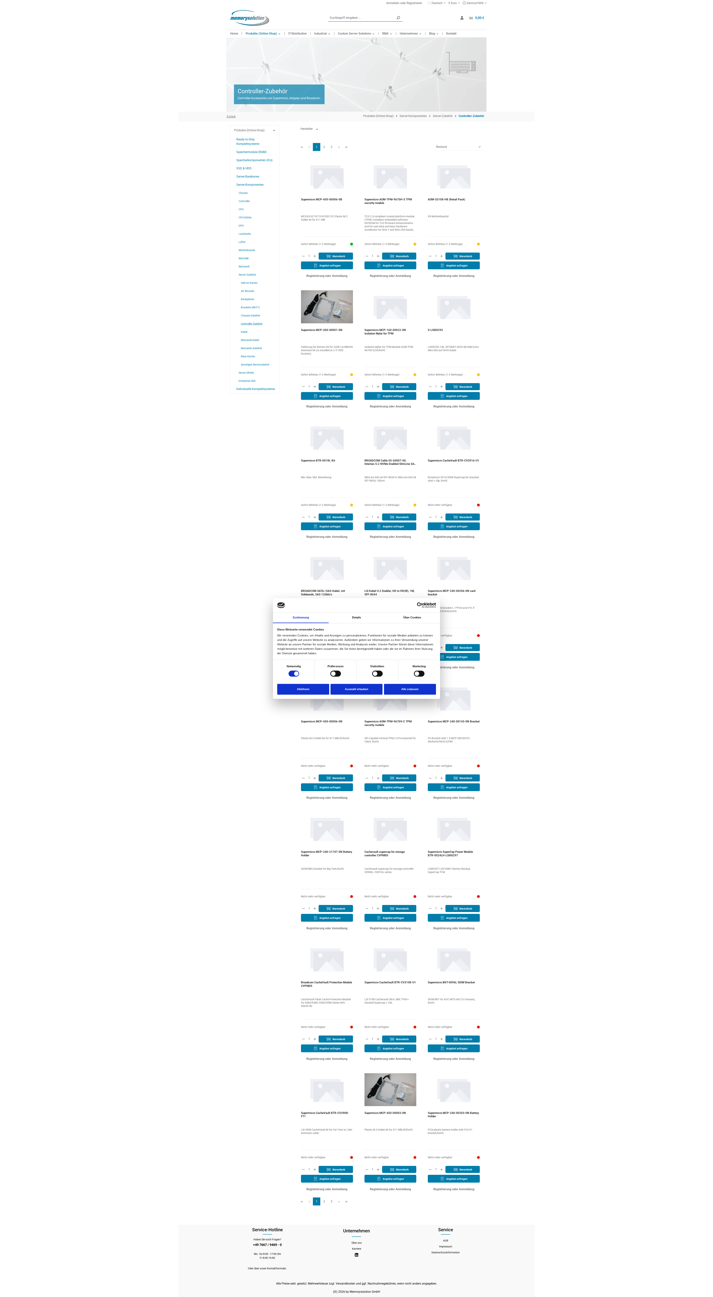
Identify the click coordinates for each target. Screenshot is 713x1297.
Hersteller (306, 129)
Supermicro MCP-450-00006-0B (321, 199)
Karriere (356, 1248)
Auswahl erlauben (356, 689)
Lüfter (242, 241)
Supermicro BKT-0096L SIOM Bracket (451, 982)
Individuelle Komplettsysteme (255, 389)
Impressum (445, 1246)
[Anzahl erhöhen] (314, 256)
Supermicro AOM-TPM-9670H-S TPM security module (388, 201)
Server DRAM (246, 372)
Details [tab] (356, 617)
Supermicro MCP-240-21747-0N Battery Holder (326, 853)
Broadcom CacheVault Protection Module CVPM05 (326, 984)
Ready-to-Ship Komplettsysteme (247, 142)
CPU (241, 209)
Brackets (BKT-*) (250, 307)
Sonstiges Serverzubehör (255, 364)
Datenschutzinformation (446, 1252)
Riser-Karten (248, 356)
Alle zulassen (410, 689)
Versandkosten (345, 1283)
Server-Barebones (247, 176)
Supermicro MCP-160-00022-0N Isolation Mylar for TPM (385, 331)
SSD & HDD (244, 168)
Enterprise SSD (247, 380)
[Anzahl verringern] (303, 256)
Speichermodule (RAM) (251, 152)
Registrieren (414, 3)
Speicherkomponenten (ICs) (254, 160)
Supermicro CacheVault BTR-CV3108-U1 (390, 982)
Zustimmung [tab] (301, 617)
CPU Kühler (245, 217)
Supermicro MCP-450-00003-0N (385, 1113)
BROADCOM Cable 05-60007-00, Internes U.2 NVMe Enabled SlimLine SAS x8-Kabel (390, 462)
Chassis (243, 192)
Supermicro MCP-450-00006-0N (321, 721)
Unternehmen (356, 1230)
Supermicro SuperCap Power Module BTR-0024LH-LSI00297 (450, 853)
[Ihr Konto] (462, 18)
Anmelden (392, 3)
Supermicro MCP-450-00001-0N (321, 330)
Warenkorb (338, 256)
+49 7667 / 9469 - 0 (267, 1245)
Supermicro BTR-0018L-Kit (318, 460)
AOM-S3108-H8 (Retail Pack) (446, 199)
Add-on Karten (249, 282)
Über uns (356, 1242)
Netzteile (244, 258)
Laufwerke (245, 233)
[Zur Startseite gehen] (250, 18)
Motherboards (247, 250)
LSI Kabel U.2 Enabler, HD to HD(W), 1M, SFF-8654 (389, 592)
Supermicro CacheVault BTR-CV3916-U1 (453, 460)
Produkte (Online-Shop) (249, 130)
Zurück (231, 116)
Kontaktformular (276, 1268)
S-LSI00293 (435, 330)
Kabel (244, 331)
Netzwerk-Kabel (250, 340)
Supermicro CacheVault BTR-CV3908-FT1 (325, 1114)
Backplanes (247, 299)
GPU (241, 225)
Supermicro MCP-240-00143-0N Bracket (454, 721)
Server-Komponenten (250, 184)
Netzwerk (244, 266)
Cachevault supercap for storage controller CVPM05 (384, 853)
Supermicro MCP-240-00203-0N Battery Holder (453, 1114)
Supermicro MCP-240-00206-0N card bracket (451, 592)
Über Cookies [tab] (412, 617)
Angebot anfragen (330, 265)
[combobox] (361, 18)
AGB (445, 1240)
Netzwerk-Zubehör (251, 348)
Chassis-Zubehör (250, 315)
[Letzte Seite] (346, 147)
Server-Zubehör (247, 274)
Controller (244, 201)
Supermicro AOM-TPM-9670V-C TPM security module (388, 723)
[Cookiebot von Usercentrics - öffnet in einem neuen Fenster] (419, 605)
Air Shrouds (247, 291)
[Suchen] (398, 18)
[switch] (335, 674)
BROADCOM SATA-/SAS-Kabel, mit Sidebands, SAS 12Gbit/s (323, 592)
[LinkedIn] (356, 1255)
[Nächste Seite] (339, 147)
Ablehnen (303, 689)
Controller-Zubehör (252, 323)
